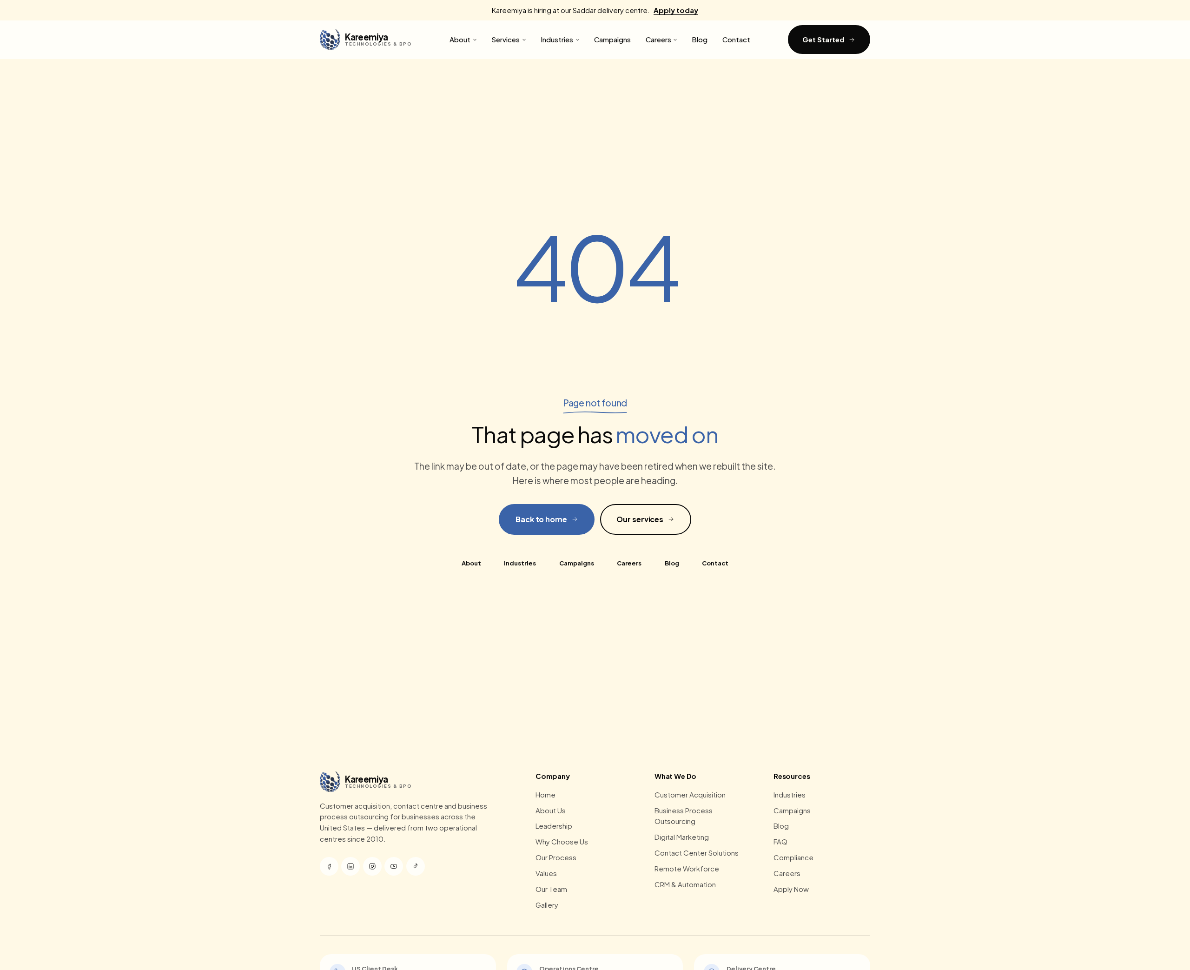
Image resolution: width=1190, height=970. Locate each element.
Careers (658, 39)
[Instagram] (372, 866)
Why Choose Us (562, 841)
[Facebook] (329, 866)
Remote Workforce (686, 868)
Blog (699, 39)
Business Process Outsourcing (683, 816)
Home (545, 794)
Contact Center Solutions (696, 852)
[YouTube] (393, 866)
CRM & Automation (685, 884)
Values (546, 873)
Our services (639, 519)
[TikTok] (415, 866)
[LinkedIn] (350, 866)
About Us (551, 810)
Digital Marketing (681, 836)
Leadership (554, 825)
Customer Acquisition (690, 794)
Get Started (823, 39)
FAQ (780, 841)
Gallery (547, 904)
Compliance (793, 857)
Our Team (551, 888)
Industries (557, 39)
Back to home (541, 519)
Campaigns (612, 39)
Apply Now (791, 888)
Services (505, 39)
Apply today (676, 10)
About (460, 39)
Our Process (556, 857)
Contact (736, 39)
